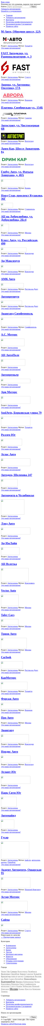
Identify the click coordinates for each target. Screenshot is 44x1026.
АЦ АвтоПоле (10, 355)
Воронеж (28, 100)
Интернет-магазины (14, 954)
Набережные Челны (31, 982)
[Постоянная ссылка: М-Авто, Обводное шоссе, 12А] (12, 44)
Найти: (4, 6)
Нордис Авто (9, 751)
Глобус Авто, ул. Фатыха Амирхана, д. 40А (17, 173)
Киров (23, 974)
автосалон (36, 860)
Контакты (10, 20)
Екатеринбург (8, 981)
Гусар (4, 837)
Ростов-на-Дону (31, 289)
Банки (8, 950)
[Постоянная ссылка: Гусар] (15, 858)
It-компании (11, 945)
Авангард (7, 730)
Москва (28, 233)
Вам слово (5, 2)
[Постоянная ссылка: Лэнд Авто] (15, 534)
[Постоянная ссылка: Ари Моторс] (15, 403)
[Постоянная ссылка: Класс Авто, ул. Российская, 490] (13, 251)
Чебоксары (27, 986)
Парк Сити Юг (11, 792)
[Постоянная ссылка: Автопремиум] (11, 304)
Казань (28, 188)
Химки (21, 989)
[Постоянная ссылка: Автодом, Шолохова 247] (9, 486)
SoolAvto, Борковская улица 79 (21, 412)
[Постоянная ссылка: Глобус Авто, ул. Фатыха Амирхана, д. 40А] (13, 186)
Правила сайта (12, 26)
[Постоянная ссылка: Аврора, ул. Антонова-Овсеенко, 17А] (13, 98)
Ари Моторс (9, 392)
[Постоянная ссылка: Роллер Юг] (11, 445)
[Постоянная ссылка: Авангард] (15, 742)
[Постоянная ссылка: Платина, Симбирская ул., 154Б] (14, 116)
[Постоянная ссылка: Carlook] (12, 668)
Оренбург (12, 862)
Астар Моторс (10, 896)
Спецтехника (11, 963)
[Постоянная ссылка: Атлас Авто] (15, 465)
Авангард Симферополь (17, 313)
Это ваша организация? (11, 48)
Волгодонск (22, 971)
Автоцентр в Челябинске (17, 495)
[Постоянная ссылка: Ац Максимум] (15, 269)
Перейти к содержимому (11, 11)
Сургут (28, 77)
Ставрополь (30, 209)
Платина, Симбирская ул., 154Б (22, 107)
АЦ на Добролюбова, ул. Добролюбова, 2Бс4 (17, 218)
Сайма (5, 919)
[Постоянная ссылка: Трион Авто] (14, 648)
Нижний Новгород (33, 890)
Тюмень (4, 991)
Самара (13, 971)
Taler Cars (7, 615)
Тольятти (28, 46)
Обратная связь (19, 1024)
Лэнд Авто (8, 523)
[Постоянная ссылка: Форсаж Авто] (15, 708)
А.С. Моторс (9, 334)
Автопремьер (10, 374)
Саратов (28, 118)
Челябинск (32, 971)
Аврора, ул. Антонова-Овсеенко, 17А (15, 86)
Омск (21, 984)
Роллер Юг (8, 434)
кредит (4, 862)
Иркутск (28, 989)
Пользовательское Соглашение (19, 24)
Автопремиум (10, 296)
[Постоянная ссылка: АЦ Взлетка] (15, 581)
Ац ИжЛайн (9, 543)
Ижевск (19, 982)
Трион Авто (8, 633)
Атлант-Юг (8, 771)
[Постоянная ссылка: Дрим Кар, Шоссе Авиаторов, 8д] (14, 162)
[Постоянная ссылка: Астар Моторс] (14, 910)
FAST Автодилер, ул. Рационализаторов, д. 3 (16, 55)
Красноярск (30, 583)
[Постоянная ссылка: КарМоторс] (14, 689)
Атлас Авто (8, 454)
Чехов (3, 971)
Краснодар (29, 253)
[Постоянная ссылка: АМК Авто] (12, 287)
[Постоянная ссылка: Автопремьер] (15, 382)
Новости (9, 956)
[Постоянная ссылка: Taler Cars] (9, 624)
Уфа (8, 971)
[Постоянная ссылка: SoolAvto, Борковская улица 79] (15, 425)
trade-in (28, 860)
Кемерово (36, 989)
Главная (9, 15)
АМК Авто (8, 279)
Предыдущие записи (11, 937)
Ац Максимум (10, 260)
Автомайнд (8, 815)
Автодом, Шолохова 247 (16, 474)
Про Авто (7, 717)
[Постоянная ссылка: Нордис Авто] (15, 762)
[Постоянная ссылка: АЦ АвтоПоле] (13, 365)
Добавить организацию (11, 9)
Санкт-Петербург (16, 979)
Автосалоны (12, 46)
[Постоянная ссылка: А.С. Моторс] (12, 345)
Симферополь (30, 327)
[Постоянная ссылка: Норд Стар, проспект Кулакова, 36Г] (7, 207)
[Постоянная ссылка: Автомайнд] (7, 828)
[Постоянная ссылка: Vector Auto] (10, 605)
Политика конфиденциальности (19, 22)
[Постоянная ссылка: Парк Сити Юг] (9, 806)
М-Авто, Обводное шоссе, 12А (21, 31)
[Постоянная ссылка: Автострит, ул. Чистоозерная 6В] (13, 139)
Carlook (6, 657)
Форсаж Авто (10, 698)
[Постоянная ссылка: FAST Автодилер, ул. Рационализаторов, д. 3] (15, 75)
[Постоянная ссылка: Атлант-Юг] (15, 783)
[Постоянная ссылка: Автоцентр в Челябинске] (12, 514)
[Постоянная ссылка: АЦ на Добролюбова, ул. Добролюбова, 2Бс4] (5, 231)
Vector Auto (8, 590)
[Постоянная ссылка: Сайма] (15, 928)
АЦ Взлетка (9, 563)
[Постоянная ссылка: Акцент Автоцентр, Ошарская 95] (15, 887)
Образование (11, 959)
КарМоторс (8, 677)
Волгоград (29, 141)
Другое (9, 952)
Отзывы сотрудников (15, 961)
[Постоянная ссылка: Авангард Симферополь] (15, 325)
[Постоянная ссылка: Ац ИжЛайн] (10, 554)
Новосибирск (30, 979)
